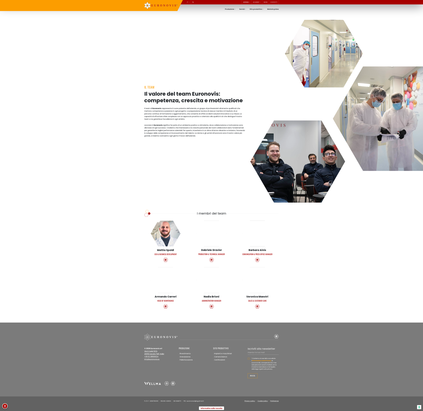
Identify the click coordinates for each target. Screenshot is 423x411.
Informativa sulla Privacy (261, 361)
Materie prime (273, 9)
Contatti (273, 2)
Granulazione (185, 357)
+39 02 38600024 (151, 356)
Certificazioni (219, 360)
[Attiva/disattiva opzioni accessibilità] (5, 406)
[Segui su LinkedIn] (165, 260)
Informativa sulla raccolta (211, 408)
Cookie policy (263, 401)
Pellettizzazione (186, 360)
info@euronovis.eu (152, 359)
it (187, 2)
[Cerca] (193, 2)
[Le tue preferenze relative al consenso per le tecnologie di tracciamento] (419, 407)
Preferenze (274, 401)
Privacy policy (250, 401)
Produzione (229, 9)
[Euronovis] (160, 5)
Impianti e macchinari (223, 353)
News (266, 2)
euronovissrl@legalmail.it (195, 401)
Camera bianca (220, 357)
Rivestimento (185, 353)
